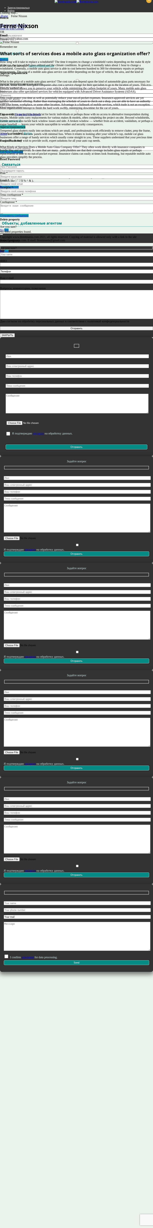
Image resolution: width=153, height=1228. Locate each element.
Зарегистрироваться (18, 7)
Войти (11, 10)
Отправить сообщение (14, 215)
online (3, 134)
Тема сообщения (11, 194)
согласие (38, 433)
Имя (4, 173)
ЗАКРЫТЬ (7, 335)
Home (4, 16)
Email (4, 180)
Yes (6, 251)
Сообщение (8, 202)
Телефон (6, 187)
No (2, 251)
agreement (28, 957)
